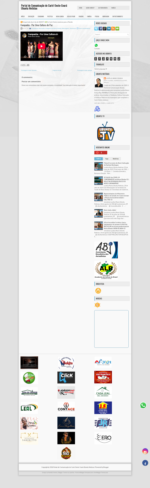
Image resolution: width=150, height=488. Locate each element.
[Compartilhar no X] (26, 65)
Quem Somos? (90, 8)
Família (89, 16)
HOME (80, 8)
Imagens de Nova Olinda (53, 28)
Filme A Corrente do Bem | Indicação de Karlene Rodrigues (116, 164)
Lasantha (71, 472)
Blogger (106, 467)
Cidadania (41, 16)
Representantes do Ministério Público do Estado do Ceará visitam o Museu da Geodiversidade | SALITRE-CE (116, 197)
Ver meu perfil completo (104, 103)
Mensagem (106, 16)
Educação (31, 16)
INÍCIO (23, 16)
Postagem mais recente (29, 70)
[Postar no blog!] (24, 65)
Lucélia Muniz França (114, 78)
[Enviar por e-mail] (21, 65)
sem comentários (84, 28)
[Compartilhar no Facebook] (28, 65)
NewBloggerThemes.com (101, 472)
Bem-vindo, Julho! (110, 210)
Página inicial (57, 70)
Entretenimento (117, 16)
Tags (106, 159)
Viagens (81, 16)
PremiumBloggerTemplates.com (84, 472)
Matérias (116, 159)
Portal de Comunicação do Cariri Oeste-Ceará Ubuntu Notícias (44, 6)
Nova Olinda (60, 16)
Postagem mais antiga (84, 70)
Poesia (97, 16)
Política (50, 16)
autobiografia (102, 8)
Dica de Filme (71, 16)
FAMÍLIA (113, 8)
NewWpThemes (52, 472)
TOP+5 (98, 159)
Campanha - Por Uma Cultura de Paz (37, 25)
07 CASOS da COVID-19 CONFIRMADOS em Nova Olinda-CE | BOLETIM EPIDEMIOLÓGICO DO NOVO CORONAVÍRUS (116, 180)
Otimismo (73, 28)
